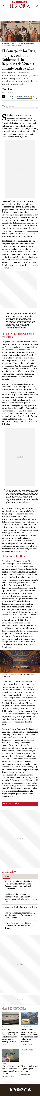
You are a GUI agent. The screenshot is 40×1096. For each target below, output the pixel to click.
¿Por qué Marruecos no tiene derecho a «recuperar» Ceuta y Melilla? (10, 1070)
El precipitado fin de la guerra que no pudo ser (29, 1068)
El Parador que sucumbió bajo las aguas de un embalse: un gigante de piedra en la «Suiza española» (29, 1035)
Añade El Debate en (23, 96)
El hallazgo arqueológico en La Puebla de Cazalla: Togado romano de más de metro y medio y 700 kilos (10, 1035)
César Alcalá (7, 89)
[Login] (37, 6)
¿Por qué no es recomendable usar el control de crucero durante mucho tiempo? (19, 925)
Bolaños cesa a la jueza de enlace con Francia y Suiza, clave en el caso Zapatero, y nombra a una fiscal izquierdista (19, 885)
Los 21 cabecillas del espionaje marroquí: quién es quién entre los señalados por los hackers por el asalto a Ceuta (21, 898)
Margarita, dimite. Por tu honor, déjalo (20, 907)
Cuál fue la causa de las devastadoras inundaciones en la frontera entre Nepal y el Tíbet (19, 915)
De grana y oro (27, 1050)
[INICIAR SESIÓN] (37, 6)
